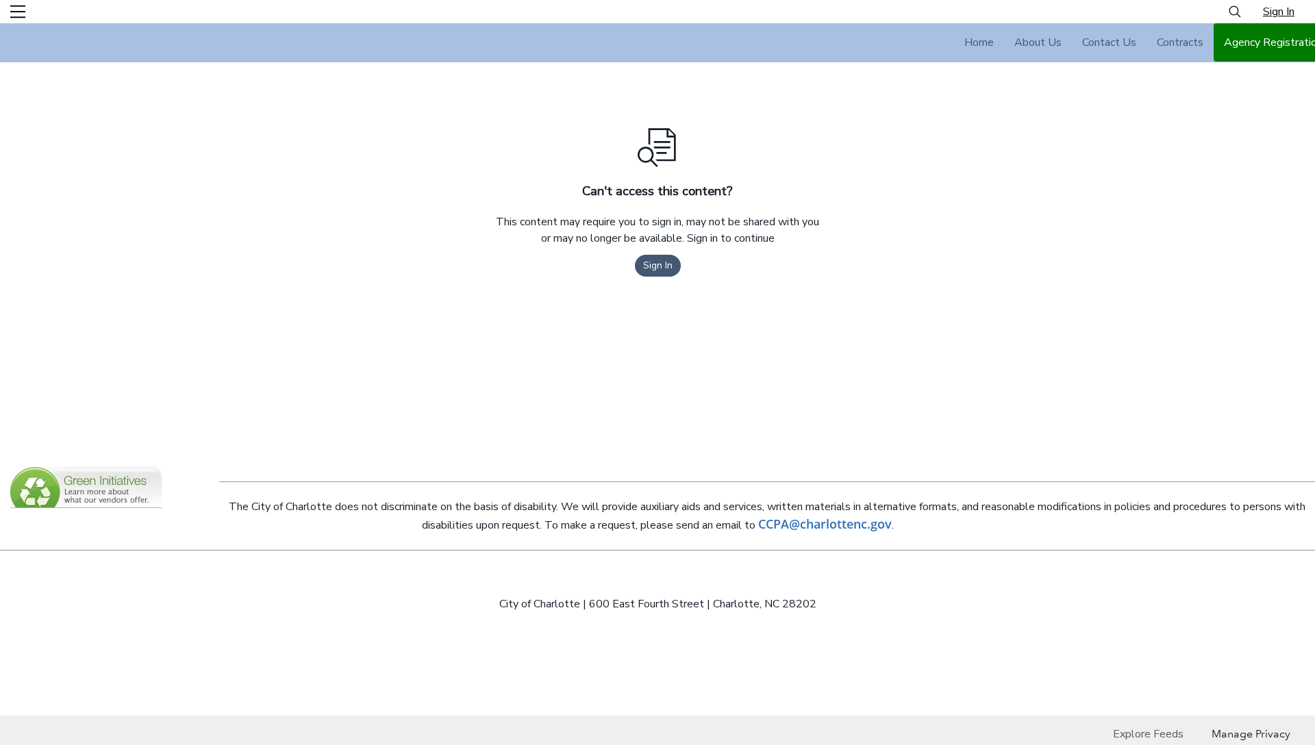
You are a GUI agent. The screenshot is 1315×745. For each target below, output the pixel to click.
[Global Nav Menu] (18, 11)
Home (979, 42)
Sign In (1278, 11)
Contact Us (1109, 42)
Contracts (1180, 42)
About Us (1038, 42)
